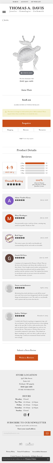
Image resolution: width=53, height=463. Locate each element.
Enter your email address (26, 429)
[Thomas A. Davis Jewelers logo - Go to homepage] (26, 9)
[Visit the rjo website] (21, 444)
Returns (26, 130)
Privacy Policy (10, 451)
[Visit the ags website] (29, 444)
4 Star (22, 165)
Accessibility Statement (39, 451)
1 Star (22, 173)
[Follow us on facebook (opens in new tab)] (28, 414)
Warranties (42, 130)
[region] (26, 52)
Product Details (26, 150)
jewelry (6, 20)
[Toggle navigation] (4, 11)
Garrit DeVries (21, 255)
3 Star (22, 168)
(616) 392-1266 (26, 81)
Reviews (26, 156)
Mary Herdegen (21, 215)
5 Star (22, 163)
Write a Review (26, 358)
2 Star (22, 170)
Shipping (10, 130)
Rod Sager (19, 235)
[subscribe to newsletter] (47, 433)
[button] (15, 2)
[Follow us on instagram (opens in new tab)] (25, 414)
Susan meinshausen (23, 285)
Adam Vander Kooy (22, 198)
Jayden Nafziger (21, 313)
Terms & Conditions (23, 451)
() (46, 163)
